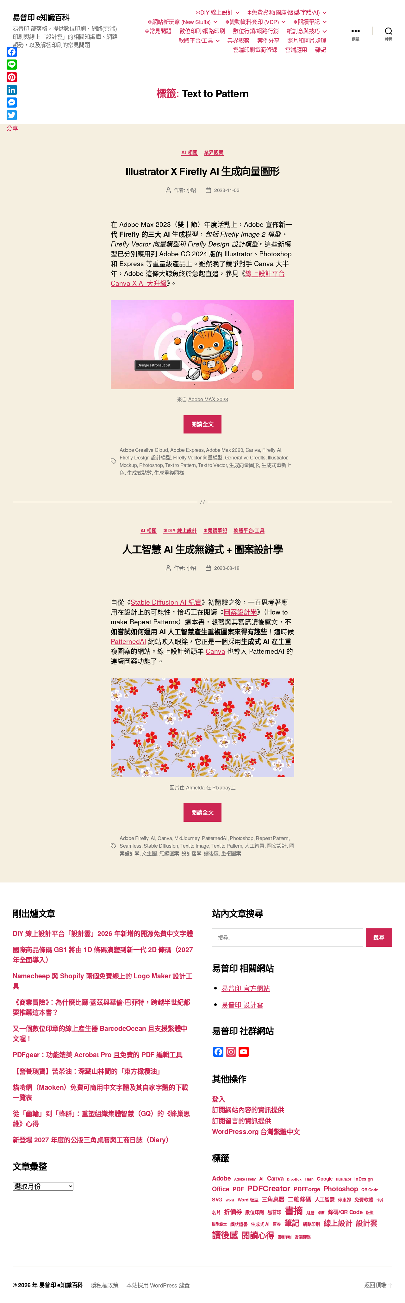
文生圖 (149, 853)
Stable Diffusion (161, 845)
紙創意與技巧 (303, 31)
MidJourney (186, 838)
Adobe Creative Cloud (144, 449)
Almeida (195, 787)
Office (220, 1188)
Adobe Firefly (134, 838)
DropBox (294, 1179)
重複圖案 (231, 853)
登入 (218, 1098)
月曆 (310, 1212)
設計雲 (366, 1223)
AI (153, 838)
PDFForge (307, 1189)
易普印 (274, 1212)
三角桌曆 (273, 1199)
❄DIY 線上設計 (214, 12)
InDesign (363, 1178)
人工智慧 (255, 845)
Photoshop (151, 465)
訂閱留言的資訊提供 (241, 1120)
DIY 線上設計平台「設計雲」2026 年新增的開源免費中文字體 (103, 933)
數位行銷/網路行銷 (256, 31)
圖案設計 (277, 845)
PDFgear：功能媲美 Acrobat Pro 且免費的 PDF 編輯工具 (98, 1054)
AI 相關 (189, 152)
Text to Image (194, 845)
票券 (277, 1224)
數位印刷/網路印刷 (202, 31)
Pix (216, 787)
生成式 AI (260, 1224)
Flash (309, 1179)
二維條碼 (299, 1199)
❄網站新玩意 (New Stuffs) (179, 21)
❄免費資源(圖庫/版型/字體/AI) (283, 12)
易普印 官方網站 (245, 988)
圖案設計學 (240, 611)
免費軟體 (363, 1199)
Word (230, 1200)
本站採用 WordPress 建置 (158, 1285)
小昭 (191, 190)
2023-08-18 (226, 567)
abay (225, 787)
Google (324, 1178)
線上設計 (338, 1223)
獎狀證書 (239, 1224)
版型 (369, 1212)
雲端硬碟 (303, 1237)
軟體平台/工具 (195, 40)
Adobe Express (187, 449)
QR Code (369, 1190)
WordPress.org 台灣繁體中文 (256, 1131)
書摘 (294, 1210)
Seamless (130, 845)
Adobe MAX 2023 (208, 399)
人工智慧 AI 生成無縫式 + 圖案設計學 (202, 549)
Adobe (221, 1178)
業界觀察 (238, 40)
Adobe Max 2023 (224, 449)
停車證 (344, 1200)
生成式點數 (139, 472)
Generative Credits (245, 457)
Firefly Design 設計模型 (145, 457)
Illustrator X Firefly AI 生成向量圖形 (202, 171)
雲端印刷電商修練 (255, 49)
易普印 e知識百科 (41, 17)
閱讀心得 (258, 1235)
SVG (217, 1199)
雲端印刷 (284, 1237)
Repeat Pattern (272, 838)
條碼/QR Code (345, 1212)
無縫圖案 (169, 853)
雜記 (320, 49)
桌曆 (321, 1212)
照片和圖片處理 (306, 40)
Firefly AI (271, 449)
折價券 (233, 1211)
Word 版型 (248, 1199)
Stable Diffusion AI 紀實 (166, 602)
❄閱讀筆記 (306, 21)
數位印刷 (254, 1212)
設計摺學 (191, 853)
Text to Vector (212, 465)
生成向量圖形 (244, 465)
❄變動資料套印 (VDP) (252, 21)
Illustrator (277, 457)
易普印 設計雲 (242, 1004)
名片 (216, 1212)
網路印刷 (311, 1224)
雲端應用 (296, 49)
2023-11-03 (226, 190)
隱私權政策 (104, 1285)
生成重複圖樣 (169, 472)
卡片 (380, 1200)
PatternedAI (128, 641)
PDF (238, 1189)
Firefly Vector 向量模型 (197, 457)
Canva (253, 449)
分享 (12, 128)
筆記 (291, 1222)
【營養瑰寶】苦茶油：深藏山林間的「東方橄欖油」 (88, 1070)
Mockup (128, 465)
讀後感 (211, 853)
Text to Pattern (180, 465)
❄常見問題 (158, 31)
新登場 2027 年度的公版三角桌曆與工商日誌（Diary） (92, 1139)
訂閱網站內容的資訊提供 (248, 1109)
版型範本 (219, 1224)
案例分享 (268, 40)
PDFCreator (268, 1188)
